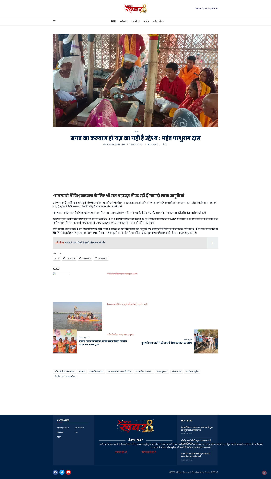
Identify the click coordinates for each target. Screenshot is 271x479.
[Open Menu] (54, 21)
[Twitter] (62, 472)
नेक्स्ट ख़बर (135, 440)
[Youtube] (68, 472)
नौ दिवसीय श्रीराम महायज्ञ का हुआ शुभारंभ (120, 334)
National (60, 432)
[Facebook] (55, 472)
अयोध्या (123, 21)
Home (113, 21)
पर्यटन (59, 437)
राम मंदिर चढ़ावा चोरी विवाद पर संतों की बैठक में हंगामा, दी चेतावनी (195, 455)
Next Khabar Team (118, 144)
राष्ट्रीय (146, 21)
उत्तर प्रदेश (135, 21)
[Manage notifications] (264, 473)
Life (76, 432)
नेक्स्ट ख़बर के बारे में (149, 452)
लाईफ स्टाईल (157, 21)
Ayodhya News (63, 428)
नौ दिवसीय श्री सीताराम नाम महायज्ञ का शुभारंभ (122, 274)
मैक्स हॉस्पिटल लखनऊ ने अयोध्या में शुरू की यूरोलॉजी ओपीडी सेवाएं (197, 428)
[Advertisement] (135, 169)
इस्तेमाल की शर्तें (121, 452)
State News (79, 428)
